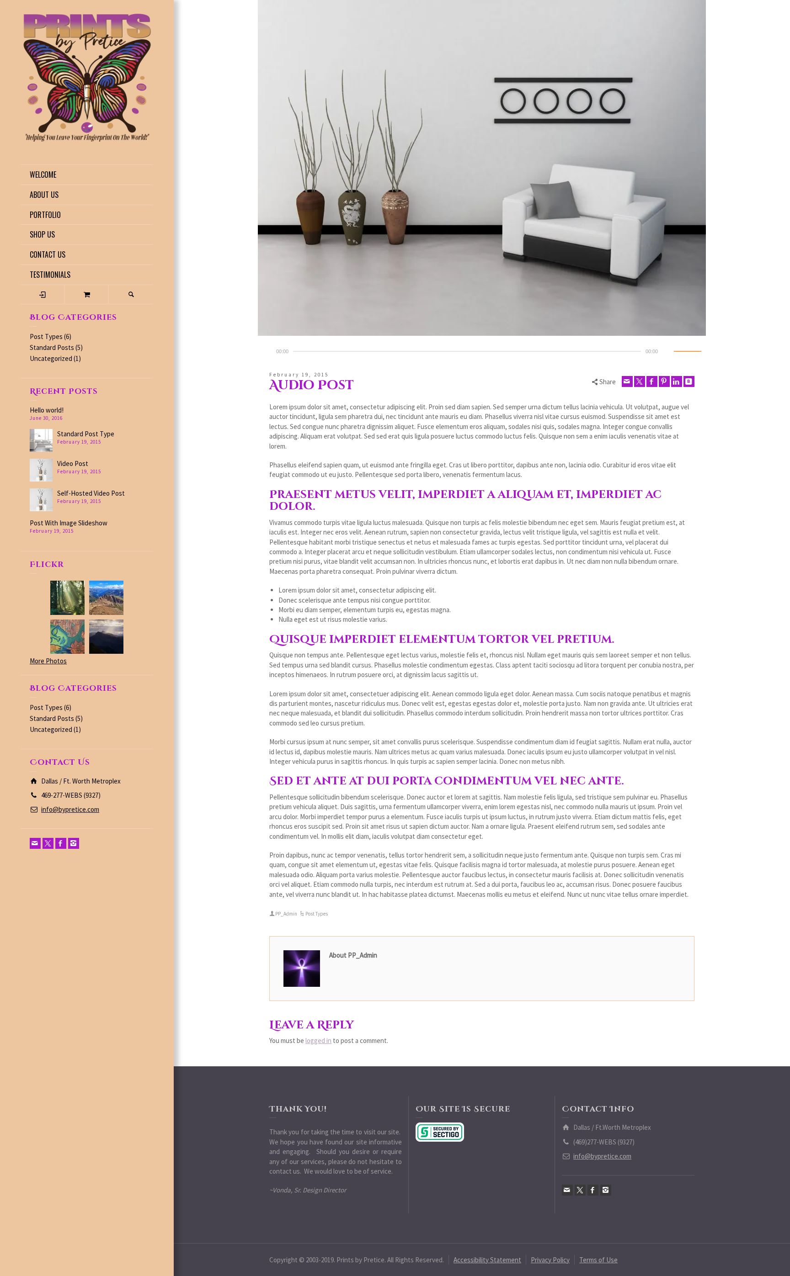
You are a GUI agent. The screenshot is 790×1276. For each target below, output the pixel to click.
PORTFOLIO (45, 214)
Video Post (72, 463)
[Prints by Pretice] (87, 77)
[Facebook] (60, 843)
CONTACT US (47, 254)
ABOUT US (44, 194)
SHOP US (42, 234)
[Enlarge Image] (482, 168)
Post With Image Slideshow (68, 523)
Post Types (46, 336)
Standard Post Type (85, 433)
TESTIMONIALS (50, 274)
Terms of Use (598, 1259)
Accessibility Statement (487, 1259)
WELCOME (43, 174)
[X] (48, 843)
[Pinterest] (664, 381)
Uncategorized (51, 358)
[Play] (265, 351)
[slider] (687, 351)
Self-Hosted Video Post (91, 493)
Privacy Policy (550, 1259)
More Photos (48, 661)
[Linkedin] (676, 381)
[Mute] (669, 351)
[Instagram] (73, 843)
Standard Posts (52, 347)
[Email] (35, 843)
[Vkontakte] (688, 381)
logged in (318, 1040)
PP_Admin (286, 914)
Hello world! (47, 410)
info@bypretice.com (70, 809)
